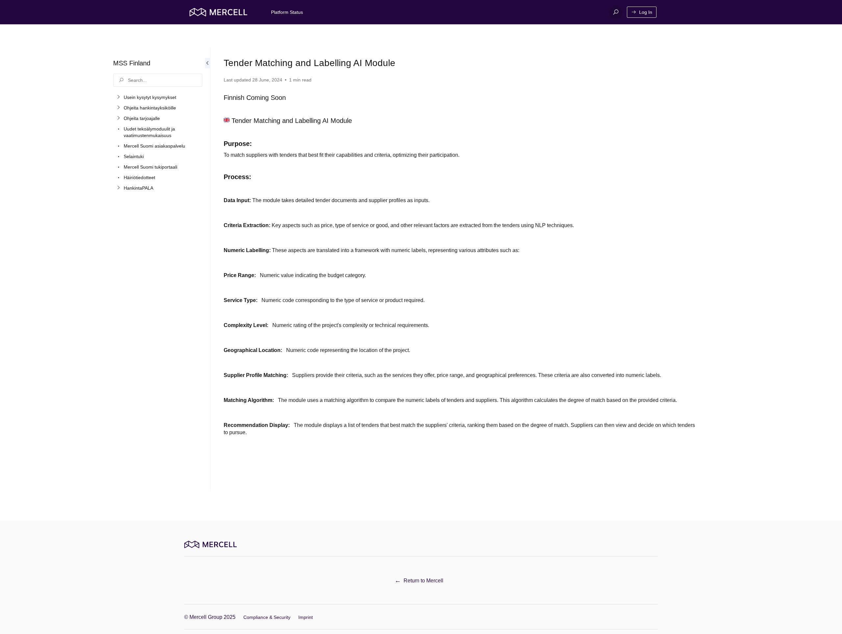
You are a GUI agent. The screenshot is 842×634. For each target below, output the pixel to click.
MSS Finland (131, 63)
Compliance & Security (266, 617)
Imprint (305, 617)
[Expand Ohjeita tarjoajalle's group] (118, 118)
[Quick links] (218, 12)
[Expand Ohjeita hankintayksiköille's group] (118, 108)
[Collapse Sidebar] (207, 269)
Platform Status (287, 12)
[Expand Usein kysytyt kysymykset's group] (118, 97)
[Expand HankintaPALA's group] (118, 188)
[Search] (615, 12)
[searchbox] (157, 80)
